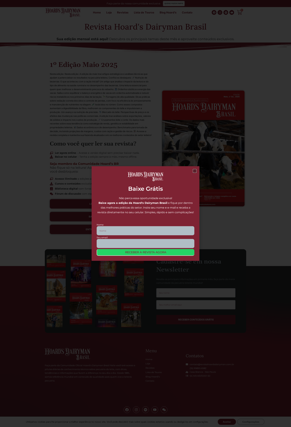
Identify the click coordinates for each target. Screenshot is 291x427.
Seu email (102, 237)
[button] (194, 171)
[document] (145, 213)
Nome (100, 224)
